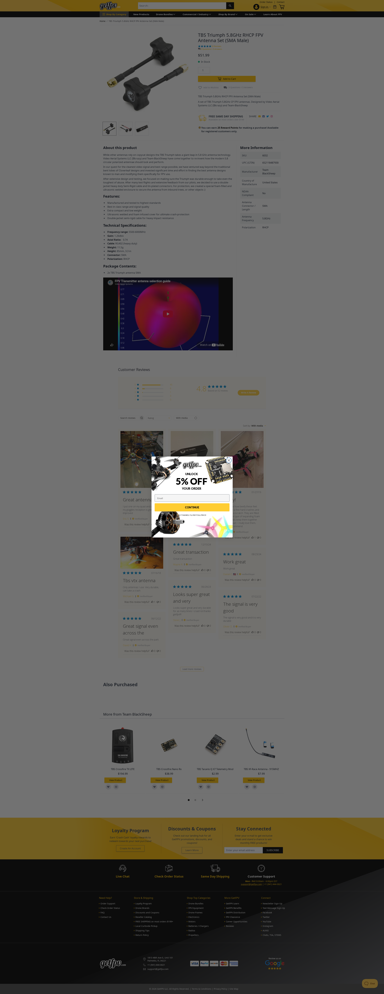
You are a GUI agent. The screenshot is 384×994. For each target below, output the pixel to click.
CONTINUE (192, 507)
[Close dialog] (228, 460)
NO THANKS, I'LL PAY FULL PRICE (192, 515)
